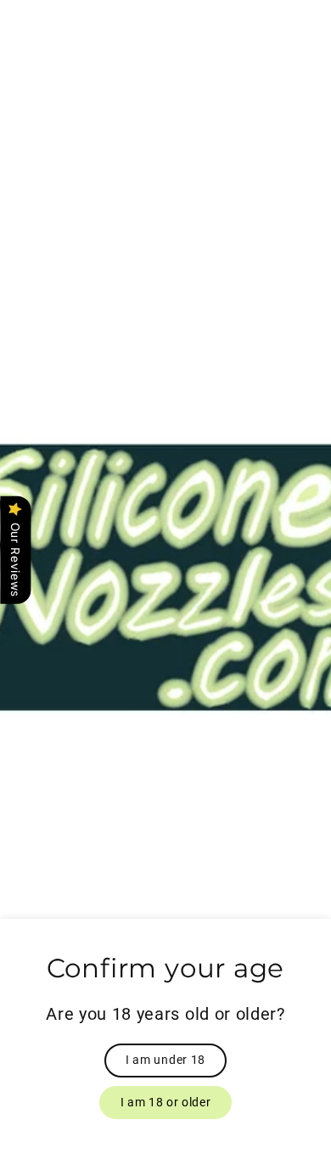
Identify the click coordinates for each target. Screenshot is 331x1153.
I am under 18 (165, 1059)
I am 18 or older (166, 1102)
